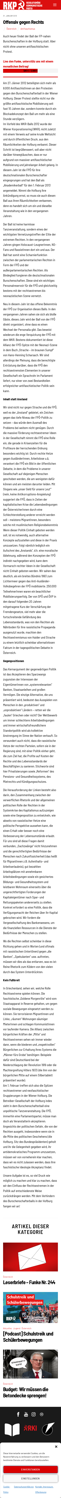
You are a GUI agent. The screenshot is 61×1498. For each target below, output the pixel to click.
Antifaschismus (27, 28)
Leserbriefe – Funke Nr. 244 (29, 1282)
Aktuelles (7, 1328)
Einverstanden (30, 1469)
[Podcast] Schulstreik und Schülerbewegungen (28, 1336)
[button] (56, 1446)
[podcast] (41, 1412)
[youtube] (26, 1412)
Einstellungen (30, 1478)
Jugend (16, 1328)
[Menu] (55, 4)
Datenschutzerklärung (24, 1486)
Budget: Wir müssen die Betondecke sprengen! (25, 1392)
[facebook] (18, 1412)
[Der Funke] (21, 8)
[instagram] (34, 1412)
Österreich (11, 28)
